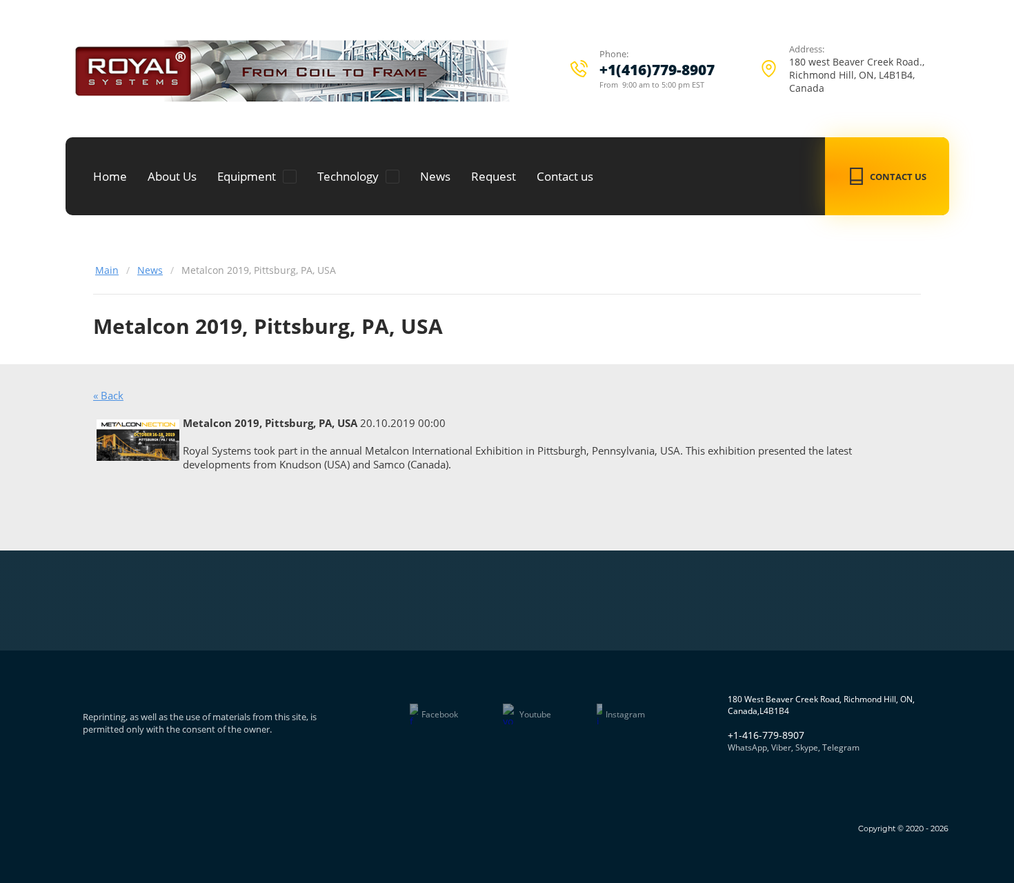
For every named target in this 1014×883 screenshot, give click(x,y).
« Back (108, 395)
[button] (887, 176)
